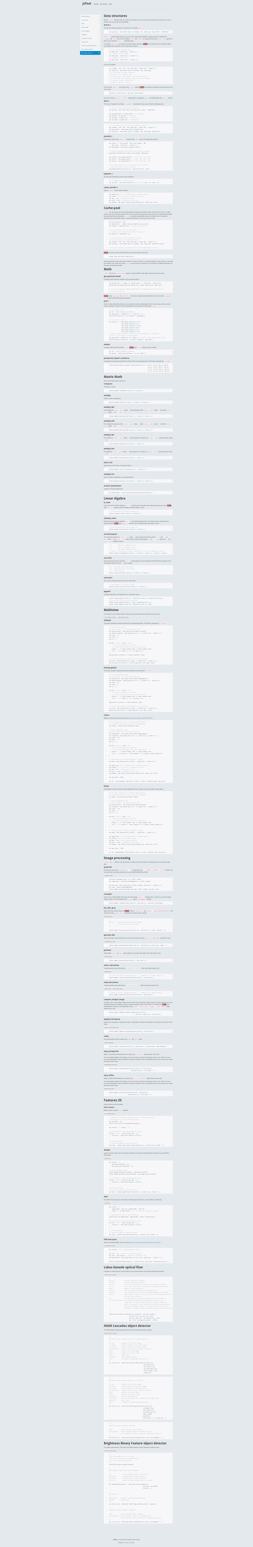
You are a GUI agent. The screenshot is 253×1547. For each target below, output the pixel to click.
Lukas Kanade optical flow (89, 45)
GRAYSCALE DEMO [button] (108, 875)
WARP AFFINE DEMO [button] (109, 1088)
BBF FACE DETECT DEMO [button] (110, 1450)
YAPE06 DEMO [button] (107, 1158)
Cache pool (85, 20)
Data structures (86, 16)
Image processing (87, 38)
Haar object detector (87, 49)
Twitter (127, 1542)
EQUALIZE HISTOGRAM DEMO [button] (111, 1027)
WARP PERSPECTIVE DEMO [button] (110, 1064)
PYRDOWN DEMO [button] (108, 956)
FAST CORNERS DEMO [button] (109, 1113)
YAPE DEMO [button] (107, 1203)
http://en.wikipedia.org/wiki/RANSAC (142, 718)
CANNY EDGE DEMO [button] (109, 1042)
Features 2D (85, 42)
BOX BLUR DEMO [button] (108, 916)
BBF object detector (87, 53)
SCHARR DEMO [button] (107, 971)
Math (83, 24)
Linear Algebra (86, 31)
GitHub (96, 4)
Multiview (84, 35)
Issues (110, 4)
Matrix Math (85, 27)
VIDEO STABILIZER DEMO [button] (110, 617)
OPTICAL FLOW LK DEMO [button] (110, 1274)
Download (103, 4)
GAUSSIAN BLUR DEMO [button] (109, 941)
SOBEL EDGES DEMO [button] (118, 988)
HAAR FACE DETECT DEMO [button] (110, 1333)
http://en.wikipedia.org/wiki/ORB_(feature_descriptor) (145, 1242)
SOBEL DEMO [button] (107, 988)
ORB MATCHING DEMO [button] (123, 617)
